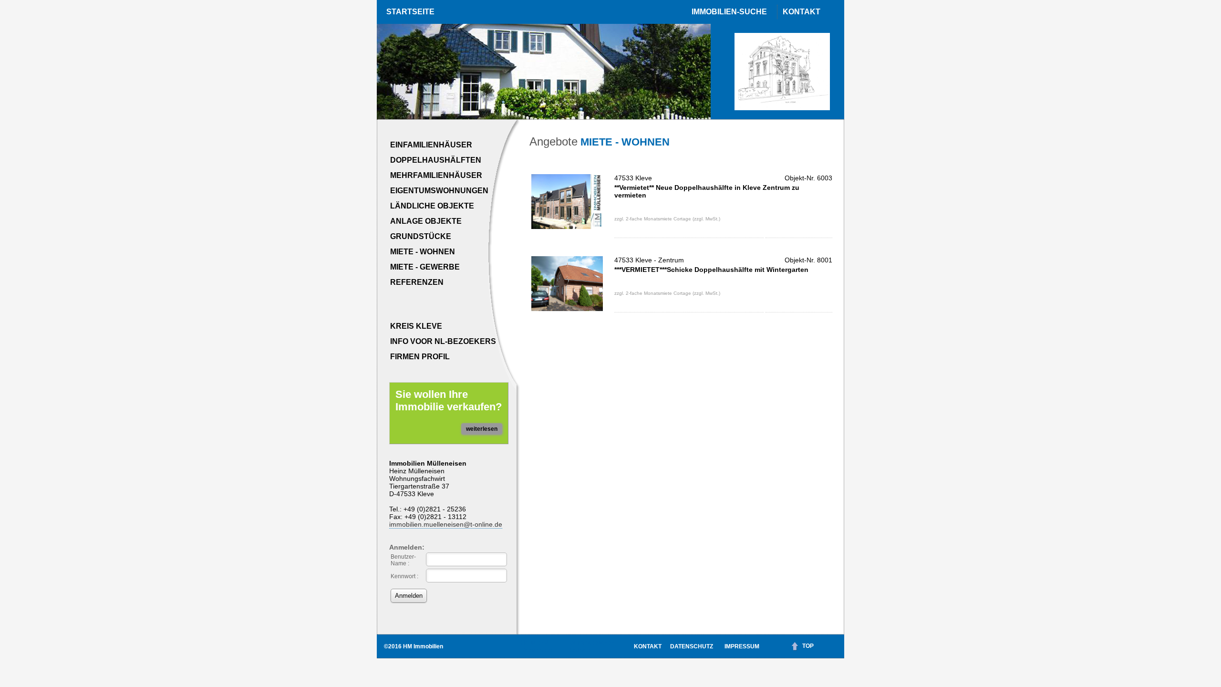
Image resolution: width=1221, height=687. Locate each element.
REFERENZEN (417, 282)
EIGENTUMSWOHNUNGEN (439, 191)
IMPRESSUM (741, 646)
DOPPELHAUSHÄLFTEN (435, 160)
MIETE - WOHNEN (422, 252)
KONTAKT (801, 12)
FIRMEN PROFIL (420, 357)
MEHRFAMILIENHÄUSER (436, 175)
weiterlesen (481, 429)
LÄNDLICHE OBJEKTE (432, 206)
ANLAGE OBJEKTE (426, 221)
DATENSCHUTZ (691, 646)
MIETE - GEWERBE (425, 267)
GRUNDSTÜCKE (420, 236)
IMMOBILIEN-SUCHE (729, 12)
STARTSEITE (410, 12)
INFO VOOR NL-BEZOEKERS (443, 341)
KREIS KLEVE (416, 326)
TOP (808, 646)
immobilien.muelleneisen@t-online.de (445, 524)
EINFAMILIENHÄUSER (431, 145)
